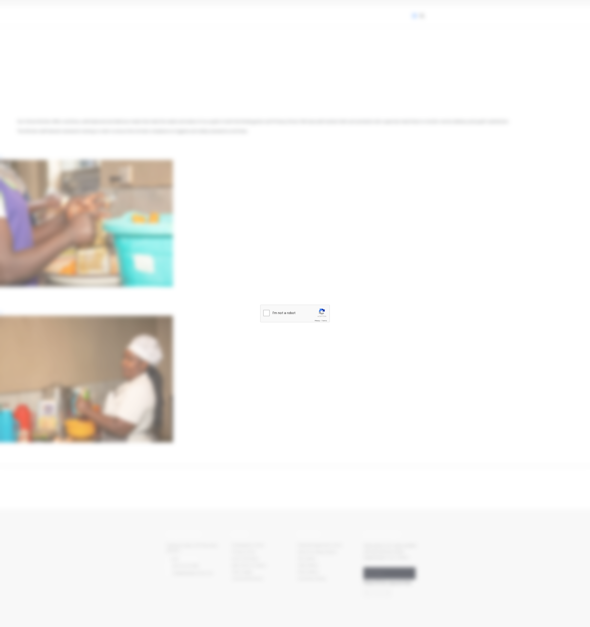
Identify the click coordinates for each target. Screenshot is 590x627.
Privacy (317, 321)
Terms (324, 321)
